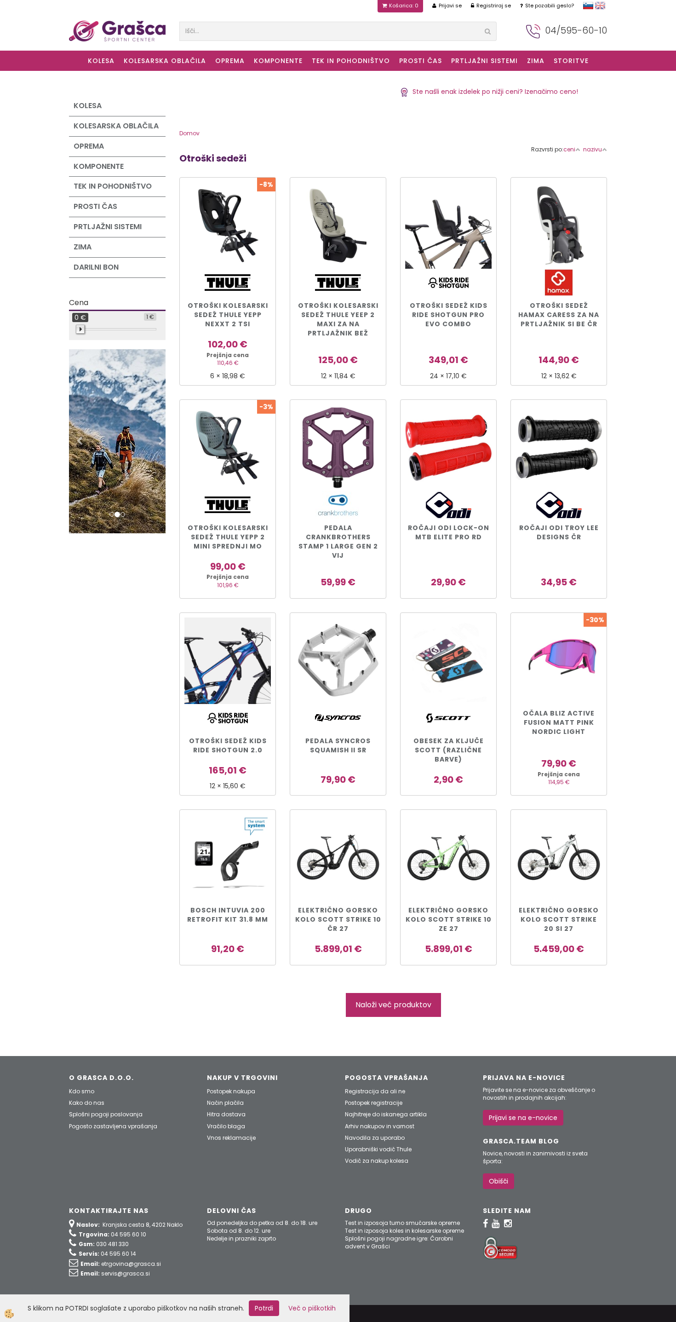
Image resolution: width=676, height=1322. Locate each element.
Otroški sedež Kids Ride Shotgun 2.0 (228, 745)
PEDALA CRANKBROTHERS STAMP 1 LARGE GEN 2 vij (338, 541)
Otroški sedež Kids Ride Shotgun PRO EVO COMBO (448, 315)
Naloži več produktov (393, 1004)
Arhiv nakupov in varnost (379, 1126)
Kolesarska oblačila (165, 60)
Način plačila (225, 1103)
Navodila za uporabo (375, 1138)
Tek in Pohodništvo (351, 60)
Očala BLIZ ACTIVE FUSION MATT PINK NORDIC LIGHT (559, 722)
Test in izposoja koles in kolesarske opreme (404, 1231)
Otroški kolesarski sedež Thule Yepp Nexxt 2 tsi (228, 315)
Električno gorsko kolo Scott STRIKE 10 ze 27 (449, 919)
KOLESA (101, 60)
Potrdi (264, 1308)
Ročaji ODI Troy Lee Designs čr (559, 532)
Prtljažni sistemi (484, 60)
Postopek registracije (373, 1103)
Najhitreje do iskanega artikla (386, 1114)
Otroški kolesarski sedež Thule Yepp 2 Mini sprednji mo (228, 537)
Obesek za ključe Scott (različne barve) (448, 750)
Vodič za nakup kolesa (376, 1161)
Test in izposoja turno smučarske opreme (402, 1223)
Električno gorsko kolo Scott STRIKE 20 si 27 (559, 919)
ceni (569, 149)
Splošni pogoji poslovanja (106, 1114)
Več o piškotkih (312, 1308)
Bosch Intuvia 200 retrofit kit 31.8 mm (227, 915)
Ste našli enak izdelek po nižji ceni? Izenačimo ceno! (493, 91)
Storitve (571, 60)
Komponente (278, 60)
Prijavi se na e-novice (523, 1117)
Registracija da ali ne (375, 1091)
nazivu (592, 149)
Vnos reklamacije (231, 1138)
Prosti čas (420, 60)
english (600, 5)
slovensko (588, 5)
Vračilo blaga (226, 1126)
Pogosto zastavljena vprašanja (113, 1126)
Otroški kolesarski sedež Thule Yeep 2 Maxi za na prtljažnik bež (338, 319)
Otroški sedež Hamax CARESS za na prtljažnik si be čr (558, 315)
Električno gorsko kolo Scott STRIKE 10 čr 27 (338, 919)
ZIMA (535, 60)
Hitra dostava (226, 1114)
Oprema (230, 60)
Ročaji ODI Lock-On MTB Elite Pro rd (448, 532)
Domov (189, 133)
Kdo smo (81, 1091)
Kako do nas (86, 1103)
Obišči (498, 1181)
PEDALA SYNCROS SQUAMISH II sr (338, 745)
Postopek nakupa (231, 1091)
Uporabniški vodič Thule (378, 1149)
